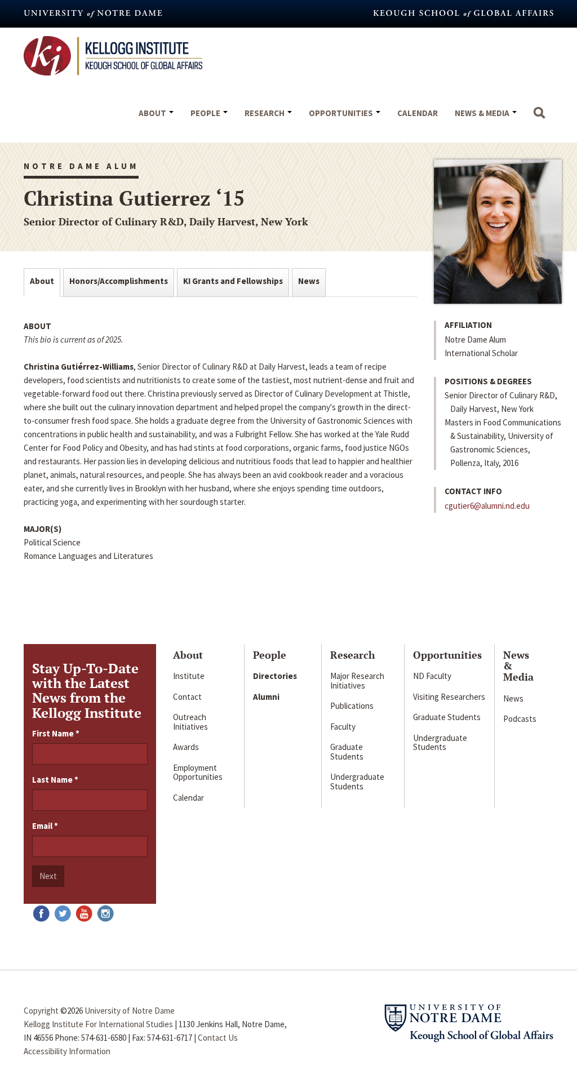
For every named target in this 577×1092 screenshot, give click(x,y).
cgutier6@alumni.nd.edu (487, 505)
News (308, 281)
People (206, 113)
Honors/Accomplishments (118, 281)
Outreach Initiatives (190, 722)
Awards (186, 747)
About (153, 113)
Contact (187, 696)
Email (45, 825)
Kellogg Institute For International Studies (98, 1024)
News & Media (483, 113)
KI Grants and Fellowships (233, 281)
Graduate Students (346, 752)
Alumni (266, 696)
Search (539, 118)
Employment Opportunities (198, 772)
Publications (352, 705)
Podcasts (519, 718)
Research (265, 113)
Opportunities (342, 113)
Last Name (55, 779)
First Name (55, 733)
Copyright (41, 1010)
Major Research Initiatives (357, 681)
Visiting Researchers (449, 696)
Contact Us (218, 1037)
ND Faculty (432, 676)
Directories (275, 676)
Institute (189, 676)
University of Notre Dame (130, 1010)
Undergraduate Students (357, 781)
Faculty (343, 726)
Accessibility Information (67, 1051)
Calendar (417, 113)
